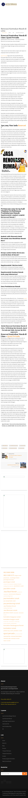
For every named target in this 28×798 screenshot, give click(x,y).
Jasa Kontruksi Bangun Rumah (9, 716)
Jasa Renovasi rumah (14, 445)
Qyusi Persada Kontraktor (18, 633)
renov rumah (7, 640)
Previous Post (15, 455)
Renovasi (22, 125)
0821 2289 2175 (5, 445)
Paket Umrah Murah (6, 761)
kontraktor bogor (11, 621)
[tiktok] (5, 780)
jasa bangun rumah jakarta (17, 584)
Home (3, 740)
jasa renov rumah (8, 613)
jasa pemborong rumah (12, 603)
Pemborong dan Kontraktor (8, 758)
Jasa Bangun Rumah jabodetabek (8, 584)
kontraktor (5, 614)
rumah (25, 298)
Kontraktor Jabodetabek (7, 623)
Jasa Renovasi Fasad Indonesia (8, 608)
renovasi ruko (21, 448)
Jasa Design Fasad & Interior (8, 721)
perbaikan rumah (17, 630)
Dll (3, 729)
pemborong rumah (8, 630)
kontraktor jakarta (13, 623)
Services (4, 748)
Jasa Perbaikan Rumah (10, 606)
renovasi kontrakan (13, 448)
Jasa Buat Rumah (10, 591)
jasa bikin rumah (9, 588)
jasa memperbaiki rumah (10, 601)
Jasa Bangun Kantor (14, 578)
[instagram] (7, 782)
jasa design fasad (19, 591)
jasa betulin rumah (19, 586)
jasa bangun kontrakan (9, 579)
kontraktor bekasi (6, 621)
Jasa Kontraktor (6, 594)
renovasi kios (5, 448)
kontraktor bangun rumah (11, 619)
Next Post (13, 464)
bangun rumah (18, 575)
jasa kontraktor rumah (11, 598)
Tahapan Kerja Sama (6, 753)
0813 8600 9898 (9, 572)
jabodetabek (6, 578)
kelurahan (21, 612)
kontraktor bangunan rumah (12, 617)
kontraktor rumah (10, 628)
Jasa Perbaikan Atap (6, 726)
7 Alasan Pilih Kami (6, 751)
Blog (3, 745)
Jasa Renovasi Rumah (20, 32)
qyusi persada (22, 445)
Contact (4, 756)
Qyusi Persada (4, 55)
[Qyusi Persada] (9, 4)
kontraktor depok (16, 621)
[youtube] (10, 782)
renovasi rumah (15, 638)
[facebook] (2, 782)
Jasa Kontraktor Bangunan (15, 594)
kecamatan (15, 612)
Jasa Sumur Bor (5, 723)
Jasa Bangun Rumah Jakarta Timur (9, 586)
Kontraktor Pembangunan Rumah (14, 625)
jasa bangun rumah (9, 582)
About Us (4, 743)
